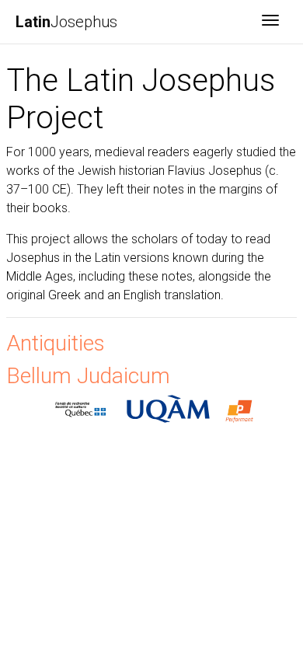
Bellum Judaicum (88, 376)
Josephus (66, 21)
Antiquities (55, 343)
